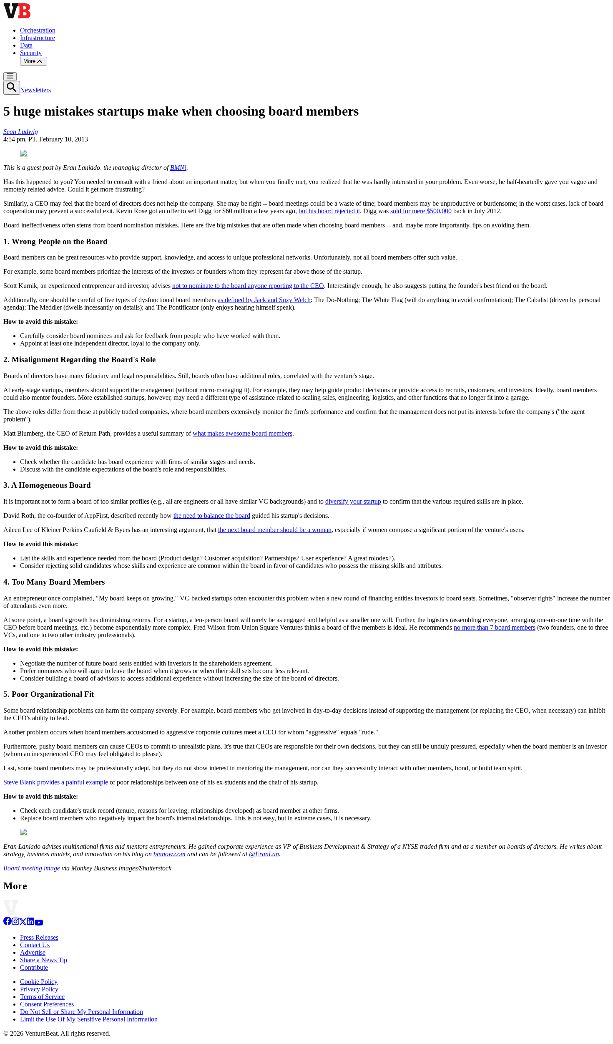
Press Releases (39, 937)
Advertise (32, 952)
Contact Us (35, 944)
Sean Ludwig (20, 131)
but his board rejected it (329, 210)
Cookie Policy (39, 981)
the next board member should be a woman (275, 529)
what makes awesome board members (242, 433)
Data (26, 45)
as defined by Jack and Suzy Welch (264, 299)
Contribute (34, 967)
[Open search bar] (11, 88)
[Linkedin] (30, 923)
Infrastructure (37, 37)
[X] (23, 923)
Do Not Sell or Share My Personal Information (81, 1011)
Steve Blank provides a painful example (55, 782)
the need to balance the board (211, 515)
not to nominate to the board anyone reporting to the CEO (248, 285)
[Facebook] (7, 923)
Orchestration (37, 30)
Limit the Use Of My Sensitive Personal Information (89, 1019)
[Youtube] (38, 923)
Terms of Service (42, 996)
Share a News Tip (43, 959)
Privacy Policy (39, 989)
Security (31, 52)
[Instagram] (15, 923)
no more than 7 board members (494, 627)
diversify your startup (353, 501)
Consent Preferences (47, 1004)
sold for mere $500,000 (421, 210)
